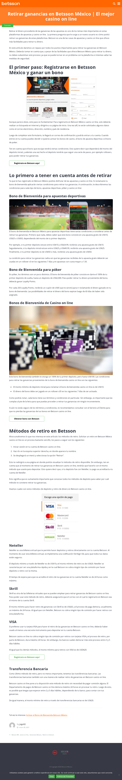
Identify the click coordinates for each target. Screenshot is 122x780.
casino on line (24, 735)
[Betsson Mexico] (11, 3)
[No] (119, 775)
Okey (52, 776)
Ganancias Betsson (35, 735)
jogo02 (23, 724)
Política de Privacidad (65, 776)
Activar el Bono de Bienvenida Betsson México (46, 715)
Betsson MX (15, 735)
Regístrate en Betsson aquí (27, 657)
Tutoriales (7, 25)
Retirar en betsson (48, 735)
